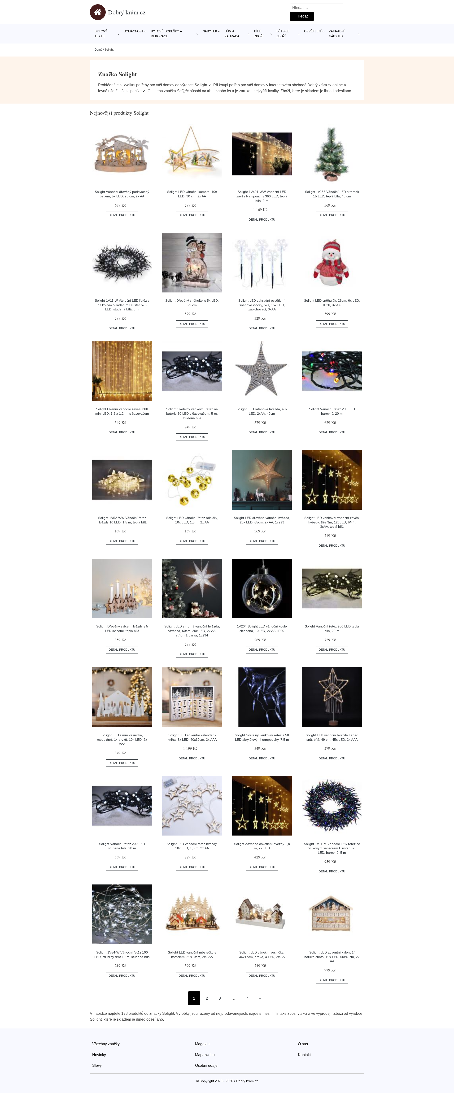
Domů (98, 49)
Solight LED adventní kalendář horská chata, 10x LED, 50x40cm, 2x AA (331, 956)
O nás (303, 1044)
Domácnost (134, 31)
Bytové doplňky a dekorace (166, 34)
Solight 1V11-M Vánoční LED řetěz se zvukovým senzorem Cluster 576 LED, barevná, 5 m (332, 848)
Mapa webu (205, 1055)
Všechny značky (106, 1044)
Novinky (99, 1055)
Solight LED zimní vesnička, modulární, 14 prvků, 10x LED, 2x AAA (122, 739)
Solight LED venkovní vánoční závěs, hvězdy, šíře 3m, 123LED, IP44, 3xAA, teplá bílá (332, 522)
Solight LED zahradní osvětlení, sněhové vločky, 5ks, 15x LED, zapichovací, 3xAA (261, 305)
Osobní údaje (206, 1065)
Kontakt (304, 1055)
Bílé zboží (258, 34)
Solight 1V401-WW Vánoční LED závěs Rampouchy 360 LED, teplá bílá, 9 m (261, 196)
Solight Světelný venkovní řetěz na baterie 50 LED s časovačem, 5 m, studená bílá (192, 413)
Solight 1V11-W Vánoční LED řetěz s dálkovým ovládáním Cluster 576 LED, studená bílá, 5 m (122, 305)
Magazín (202, 1044)
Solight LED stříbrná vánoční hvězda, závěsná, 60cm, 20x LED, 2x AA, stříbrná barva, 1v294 (192, 630)
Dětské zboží (282, 34)
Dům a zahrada (232, 34)
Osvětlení (313, 31)
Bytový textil (101, 34)
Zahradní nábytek (337, 34)
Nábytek (210, 31)
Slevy (97, 1065)
